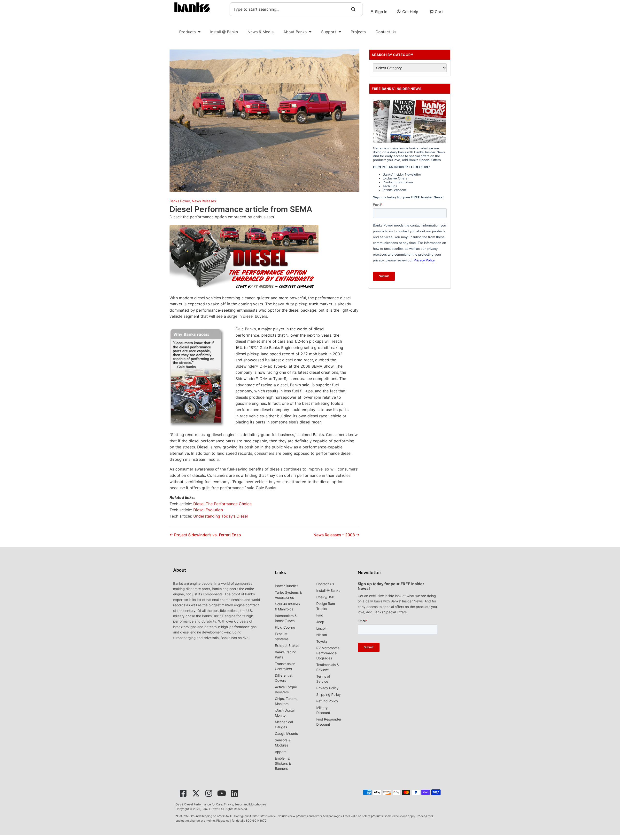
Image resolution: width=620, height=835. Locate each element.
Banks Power (180, 201)
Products (187, 31)
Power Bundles (286, 586)
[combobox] (296, 9)
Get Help (410, 11)
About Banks (295, 31)
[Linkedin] (234, 793)
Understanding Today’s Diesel (220, 516)
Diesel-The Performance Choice (222, 503)
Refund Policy (327, 701)
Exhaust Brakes (287, 645)
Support (328, 31)
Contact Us (385, 31)
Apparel (281, 752)
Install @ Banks (224, 31)
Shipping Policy (328, 694)
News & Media (261, 31)
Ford (319, 615)
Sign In (381, 11)
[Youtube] (221, 793)
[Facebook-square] (183, 793)
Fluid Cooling (285, 627)
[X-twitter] (196, 793)
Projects (358, 31)
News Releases (204, 201)
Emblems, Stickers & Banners (283, 763)
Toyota (321, 641)
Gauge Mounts (286, 733)
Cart (439, 11)
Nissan (321, 635)
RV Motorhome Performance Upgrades (328, 653)
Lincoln (321, 628)
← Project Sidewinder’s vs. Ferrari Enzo (205, 534)
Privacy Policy (327, 688)
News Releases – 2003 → (336, 534)
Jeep (320, 622)
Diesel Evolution (208, 509)
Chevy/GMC (325, 597)
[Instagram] (209, 793)
